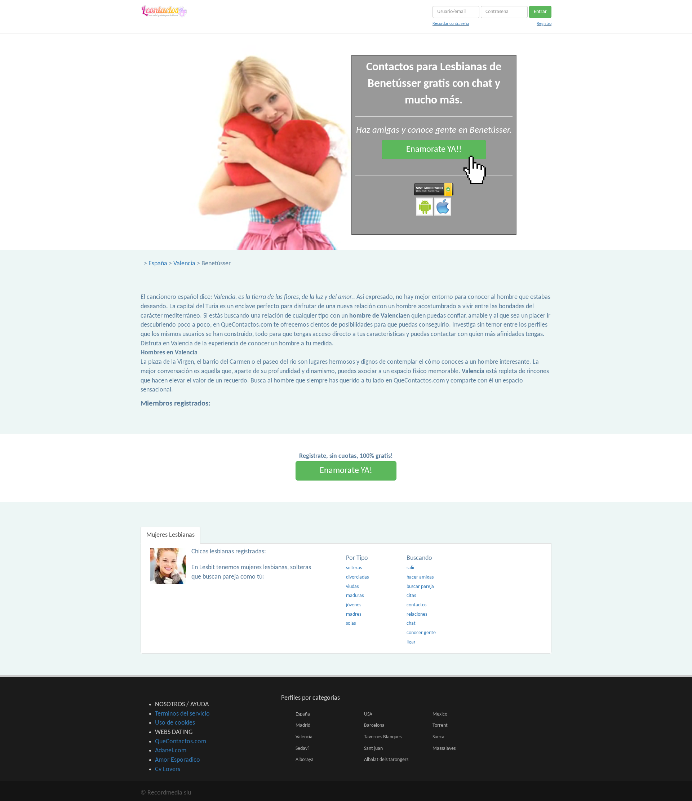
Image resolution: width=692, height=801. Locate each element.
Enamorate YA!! (434, 149)
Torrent (440, 725)
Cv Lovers (167, 769)
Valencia (184, 263)
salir (411, 568)
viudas (352, 586)
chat (411, 623)
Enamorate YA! (346, 470)
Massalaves (444, 748)
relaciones (417, 614)
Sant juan (373, 748)
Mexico (439, 714)
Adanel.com (170, 750)
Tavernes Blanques (383, 737)
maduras (355, 595)
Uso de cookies (175, 723)
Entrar (540, 11)
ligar (411, 642)
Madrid (303, 725)
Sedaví (302, 748)
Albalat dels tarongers (386, 759)
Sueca (438, 737)
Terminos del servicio (182, 714)
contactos (416, 605)
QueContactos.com (180, 741)
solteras (354, 568)
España (157, 263)
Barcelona (374, 725)
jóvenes (353, 605)
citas (411, 595)
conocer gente (421, 633)
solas (351, 623)
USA (368, 714)
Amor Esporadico (177, 760)
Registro (544, 24)
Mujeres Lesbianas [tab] (170, 535)
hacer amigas (420, 577)
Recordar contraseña (450, 24)
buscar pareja (420, 586)
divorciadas (357, 577)
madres (353, 614)
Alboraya (305, 759)
